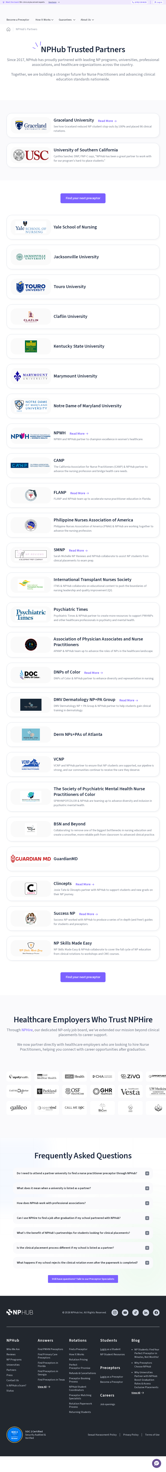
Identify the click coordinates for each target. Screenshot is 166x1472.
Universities (13, 1364)
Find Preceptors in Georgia (48, 1373)
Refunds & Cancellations (82, 1373)
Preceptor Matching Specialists (80, 1397)
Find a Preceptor (78, 1349)
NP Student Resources (112, 1354)
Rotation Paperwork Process (80, 1405)
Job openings (107, 1404)
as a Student (110, 1349)
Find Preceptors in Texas (51, 1379)
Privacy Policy (130, 1434)
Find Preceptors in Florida (48, 1364)
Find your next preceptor (83, 198)
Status (10, 1390)
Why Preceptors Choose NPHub (143, 1364)
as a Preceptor (111, 1376)
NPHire (27, 1030)
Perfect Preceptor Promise (79, 1366)
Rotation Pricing (78, 1359)
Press (9, 1375)
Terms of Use (152, 1434)
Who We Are (13, 1349)
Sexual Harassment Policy (102, 1434)
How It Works (76, 1354)
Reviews (11, 1354)
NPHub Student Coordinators (77, 1388)
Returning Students (80, 1412)
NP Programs (14, 1359)
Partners (11, 1370)
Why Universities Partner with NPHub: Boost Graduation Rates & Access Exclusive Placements (146, 1380)
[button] (45, 19)
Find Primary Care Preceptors (47, 1356)
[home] (19, 9)
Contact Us (12, 1380)
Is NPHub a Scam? (16, 1385)
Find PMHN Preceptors (50, 1349)
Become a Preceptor (17, 20)
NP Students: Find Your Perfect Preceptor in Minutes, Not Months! (146, 1353)
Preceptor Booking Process (79, 1380)
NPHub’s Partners (26, 29)
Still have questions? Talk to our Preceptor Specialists (83, 1279)
